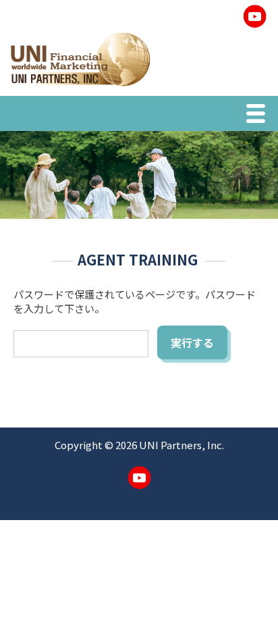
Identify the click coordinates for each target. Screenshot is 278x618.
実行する (192, 342)
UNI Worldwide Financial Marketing (80, 59)
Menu (259, 115)
